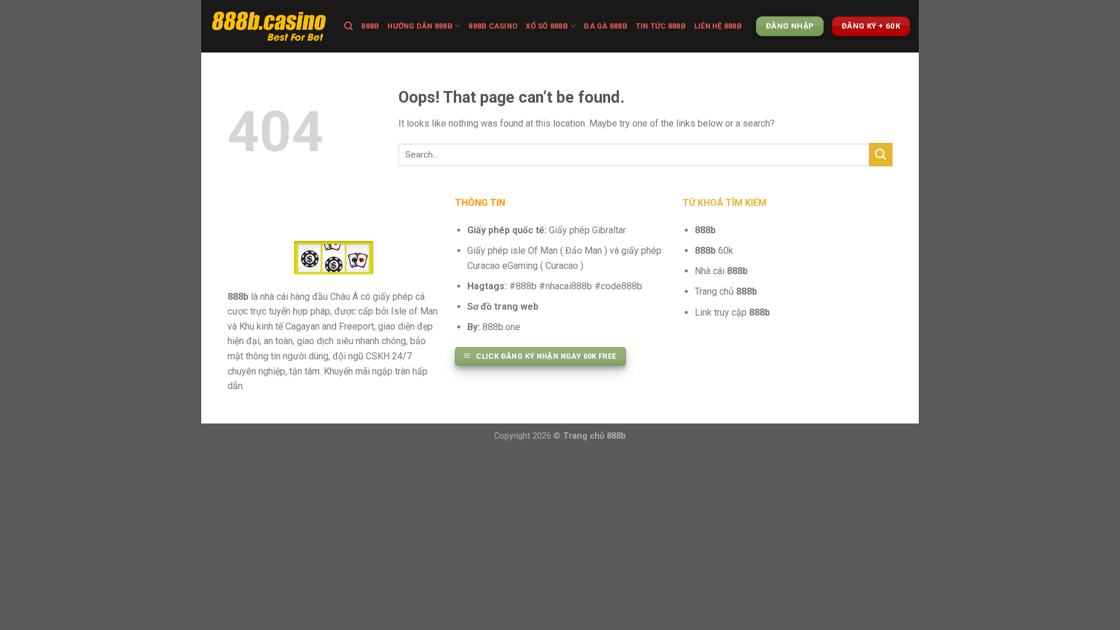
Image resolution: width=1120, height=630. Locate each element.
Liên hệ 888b (718, 26)
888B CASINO (492, 26)
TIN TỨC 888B (661, 26)
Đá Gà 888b (606, 26)
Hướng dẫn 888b (420, 26)
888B (370, 26)
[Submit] (880, 154)
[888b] (268, 26)
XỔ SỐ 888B (547, 26)
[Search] (348, 26)
